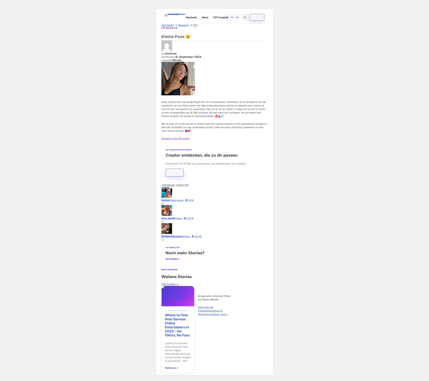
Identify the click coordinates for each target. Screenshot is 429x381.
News (205, 17)
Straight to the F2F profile (175, 138)
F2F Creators (220, 17)
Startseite (191, 17)
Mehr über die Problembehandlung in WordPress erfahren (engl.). (213, 311)
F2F (257, 17)
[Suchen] (244, 17)
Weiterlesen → (171, 368)
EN (237, 17)
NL (232, 17)
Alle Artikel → (172, 259)
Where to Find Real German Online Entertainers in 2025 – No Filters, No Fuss (177, 325)
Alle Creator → (174, 171)
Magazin (183, 25)
